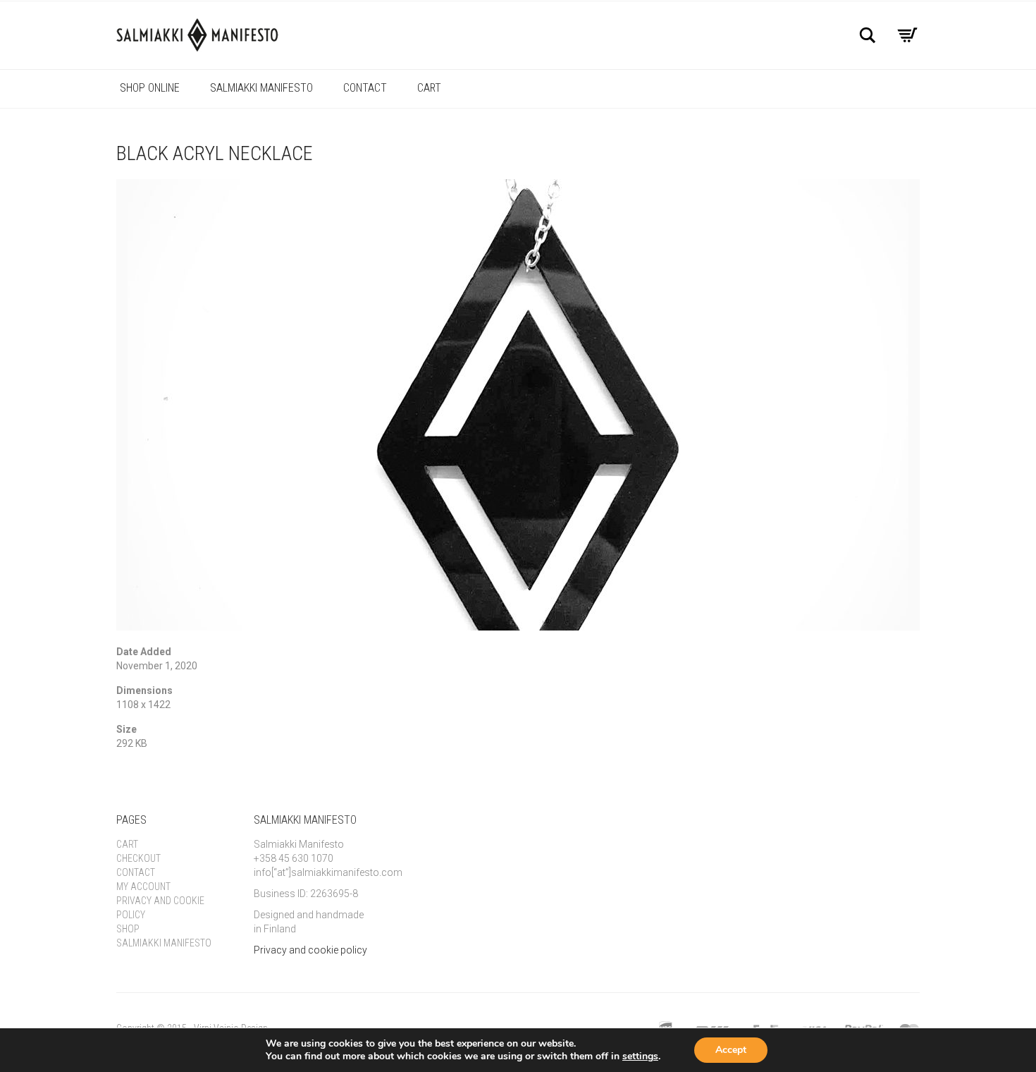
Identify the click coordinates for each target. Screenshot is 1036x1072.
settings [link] (640, 1056)
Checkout (138, 858)
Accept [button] (730, 1049)
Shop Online (150, 88)
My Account (143, 886)
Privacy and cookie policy (310, 950)
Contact (365, 88)
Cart (429, 88)
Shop (128, 928)
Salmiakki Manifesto (261, 88)
